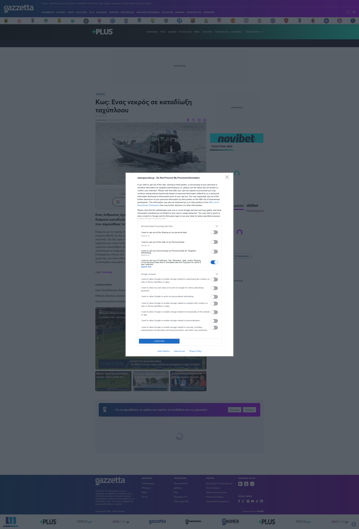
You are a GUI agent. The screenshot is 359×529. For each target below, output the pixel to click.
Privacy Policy (195, 351)
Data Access (179, 351)
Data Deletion (164, 351)
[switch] (214, 232)
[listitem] (179, 226)
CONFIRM (159, 341)
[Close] (228, 178)
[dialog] (179, 264)
